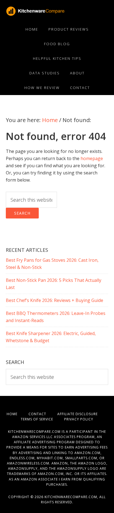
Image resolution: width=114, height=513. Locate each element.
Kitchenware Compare (47, 11)
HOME (17, 414)
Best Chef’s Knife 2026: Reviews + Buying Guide (54, 300)
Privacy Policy (78, 419)
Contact (42, 414)
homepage (92, 158)
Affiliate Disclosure (82, 414)
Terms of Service (42, 419)
